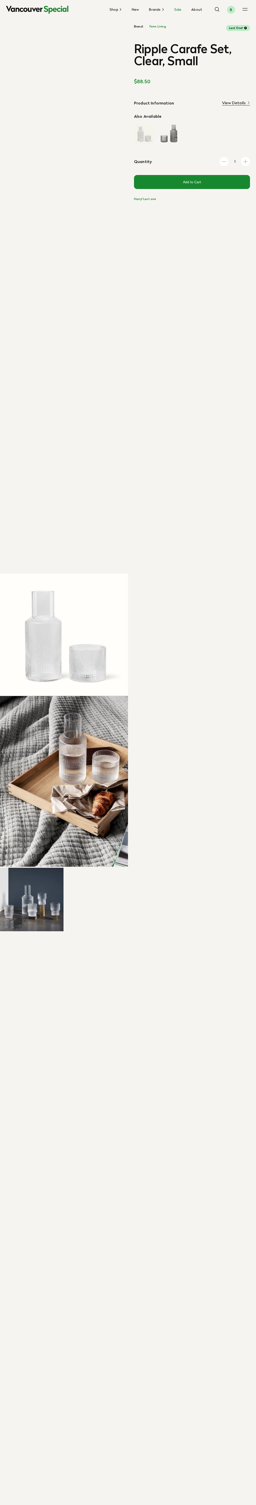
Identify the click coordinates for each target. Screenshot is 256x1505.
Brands (155, 10)
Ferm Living (158, 26)
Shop (114, 10)
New (135, 9)
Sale (178, 9)
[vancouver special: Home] (37, 10)
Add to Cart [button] (192, 182)
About (196, 9)
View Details (234, 103)
